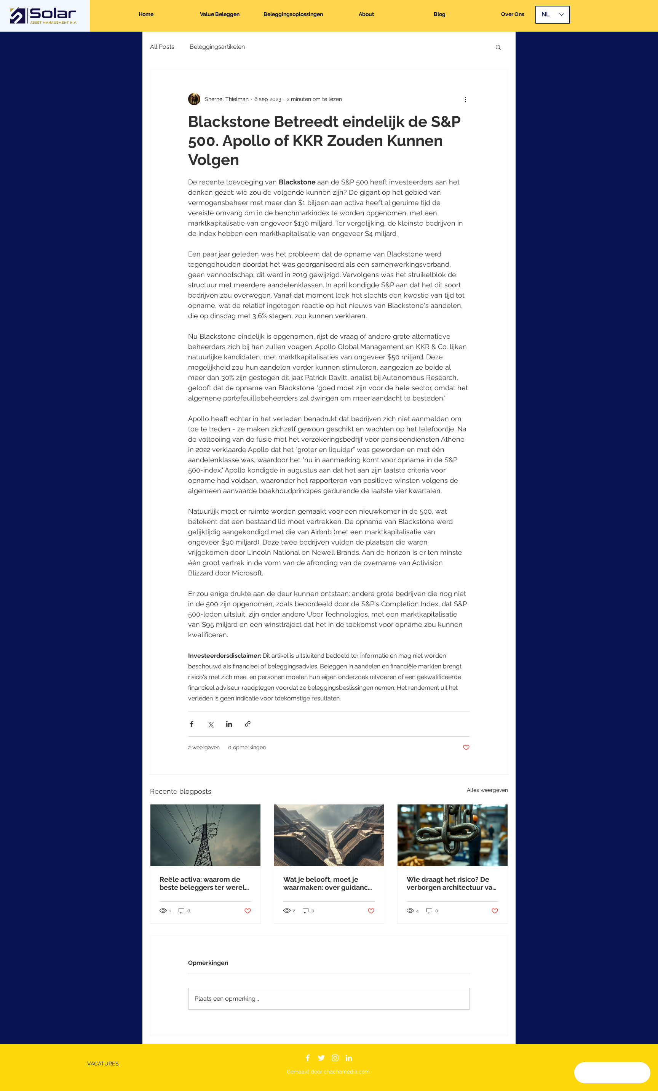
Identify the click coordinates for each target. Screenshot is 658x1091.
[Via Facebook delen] (191, 723)
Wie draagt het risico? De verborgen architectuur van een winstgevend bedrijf (452, 883)
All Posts (162, 46)
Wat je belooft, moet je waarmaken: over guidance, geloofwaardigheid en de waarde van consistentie (328, 883)
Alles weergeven (487, 790)
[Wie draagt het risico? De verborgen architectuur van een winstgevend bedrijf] (453, 835)
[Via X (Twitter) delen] (210, 723)
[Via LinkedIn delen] (229, 723)
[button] (498, 47)
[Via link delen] (247, 723)
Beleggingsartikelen (217, 46)
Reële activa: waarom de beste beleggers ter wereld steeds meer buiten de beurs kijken (204, 883)
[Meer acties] (465, 99)
